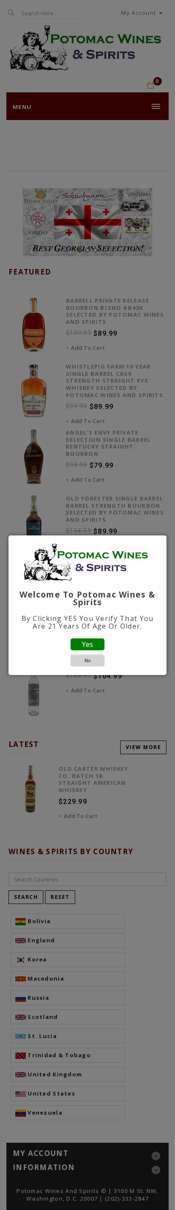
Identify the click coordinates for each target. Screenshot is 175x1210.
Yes (87, 644)
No (88, 660)
